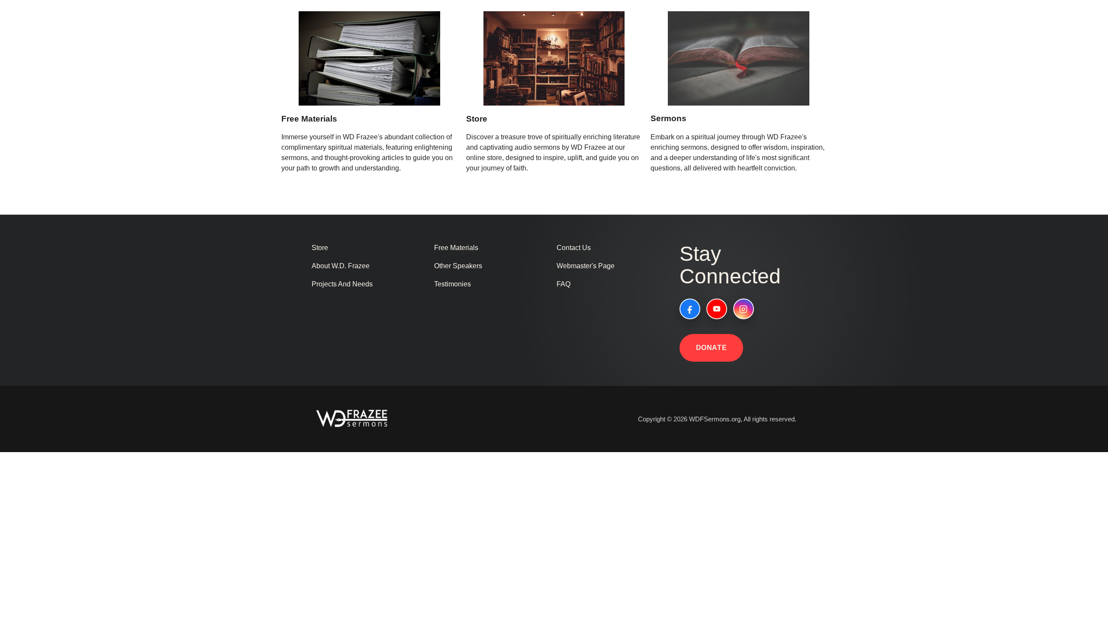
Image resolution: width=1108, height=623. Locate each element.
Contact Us (574, 247)
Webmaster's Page (586, 266)
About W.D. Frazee (341, 266)
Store (476, 118)
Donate (711, 347)
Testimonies (452, 284)
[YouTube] (716, 309)
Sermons (668, 118)
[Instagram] (743, 309)
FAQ (563, 284)
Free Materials (309, 118)
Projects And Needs (342, 284)
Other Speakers (458, 266)
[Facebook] (690, 309)
